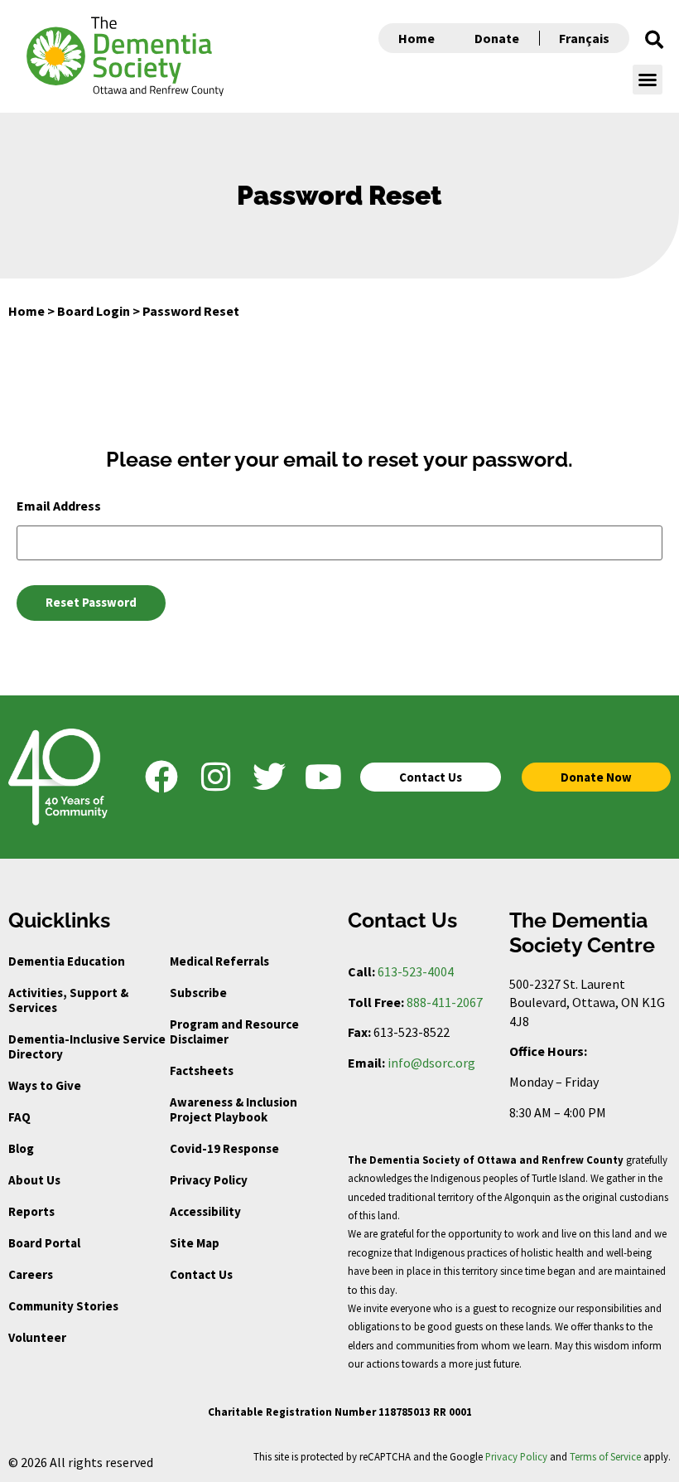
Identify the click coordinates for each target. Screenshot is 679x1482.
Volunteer (37, 1337)
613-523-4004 (416, 971)
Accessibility (205, 1211)
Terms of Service (605, 1456)
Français (584, 38)
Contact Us (201, 1274)
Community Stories (63, 1306)
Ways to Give (44, 1085)
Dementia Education (66, 961)
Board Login (93, 311)
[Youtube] (323, 776)
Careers (30, 1274)
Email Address (59, 505)
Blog (21, 1148)
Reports (31, 1211)
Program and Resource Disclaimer (234, 1031)
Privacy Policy (209, 1180)
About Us (34, 1180)
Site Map (194, 1243)
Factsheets (202, 1070)
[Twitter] (269, 776)
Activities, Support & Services (68, 1000)
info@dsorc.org (431, 1062)
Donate (496, 38)
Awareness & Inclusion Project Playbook (233, 1109)
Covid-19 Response (224, 1148)
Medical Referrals (219, 961)
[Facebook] (161, 776)
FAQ (19, 1117)
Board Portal (44, 1243)
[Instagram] (215, 776)
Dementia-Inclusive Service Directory (87, 1046)
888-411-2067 (445, 1002)
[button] (654, 39)
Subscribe (198, 992)
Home (416, 38)
